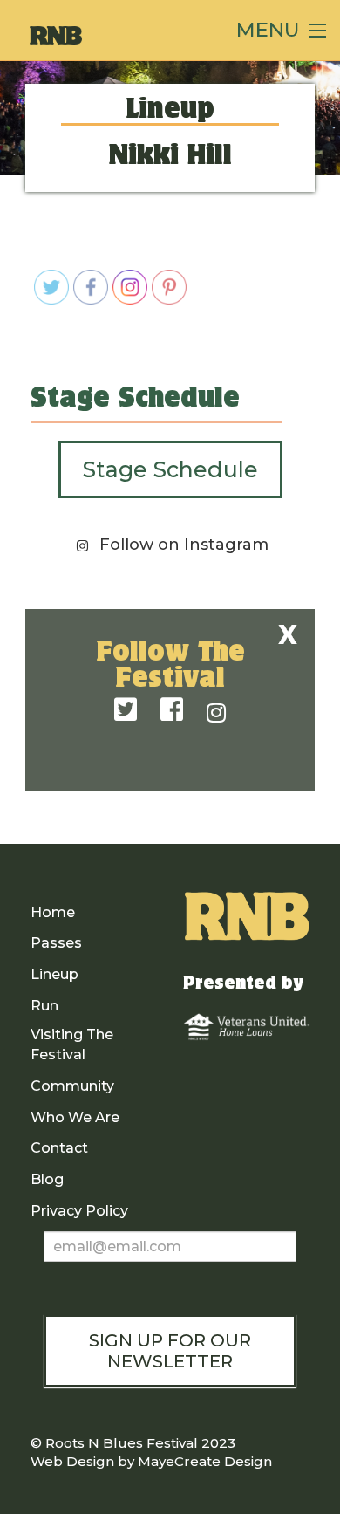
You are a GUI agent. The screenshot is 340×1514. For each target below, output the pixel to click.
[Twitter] (125, 711)
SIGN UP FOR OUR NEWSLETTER (170, 1351)
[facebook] (171, 711)
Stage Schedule (170, 469)
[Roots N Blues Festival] (117, 35)
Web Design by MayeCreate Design (151, 1461)
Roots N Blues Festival (121, 1443)
